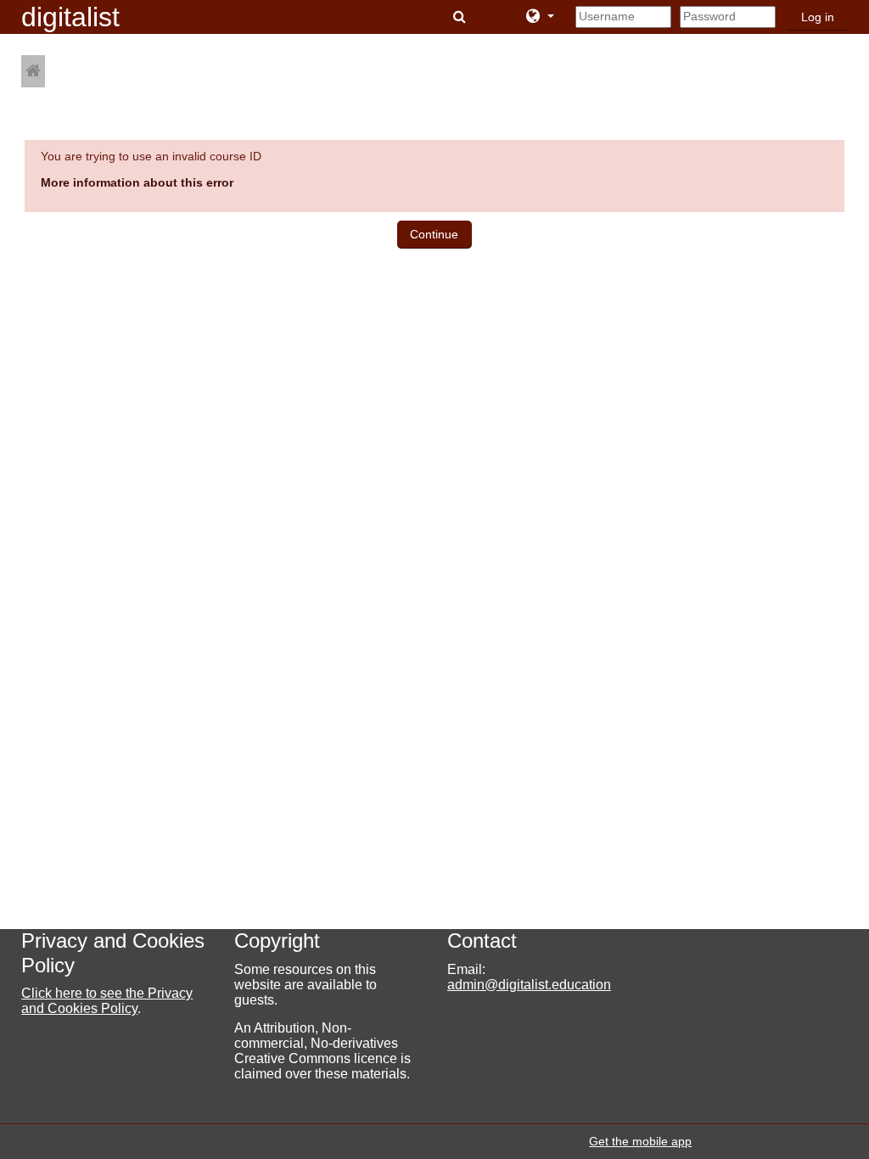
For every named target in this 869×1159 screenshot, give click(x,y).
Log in (817, 17)
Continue (434, 234)
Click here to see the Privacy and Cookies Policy (107, 1001)
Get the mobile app (640, 1141)
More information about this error (137, 182)
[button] (461, 17)
